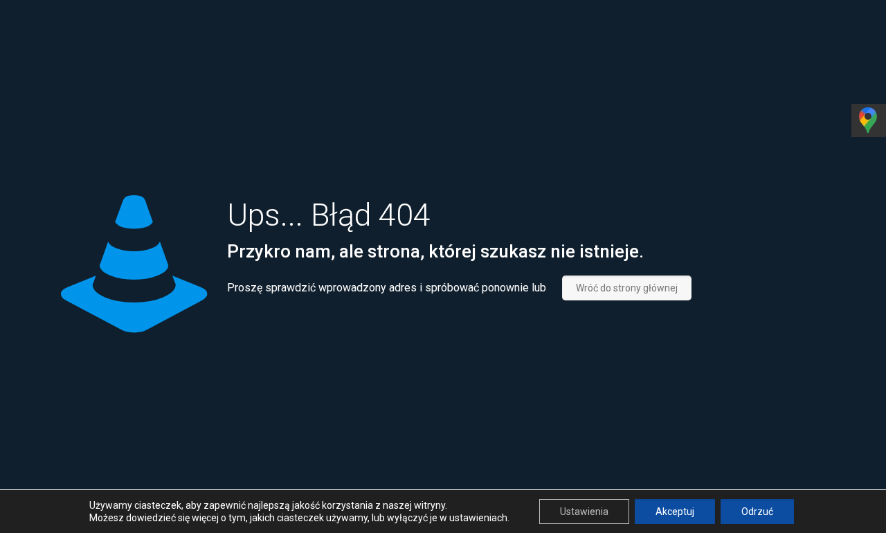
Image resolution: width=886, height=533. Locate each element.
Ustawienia (584, 511)
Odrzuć (757, 511)
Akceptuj (675, 511)
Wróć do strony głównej (627, 287)
